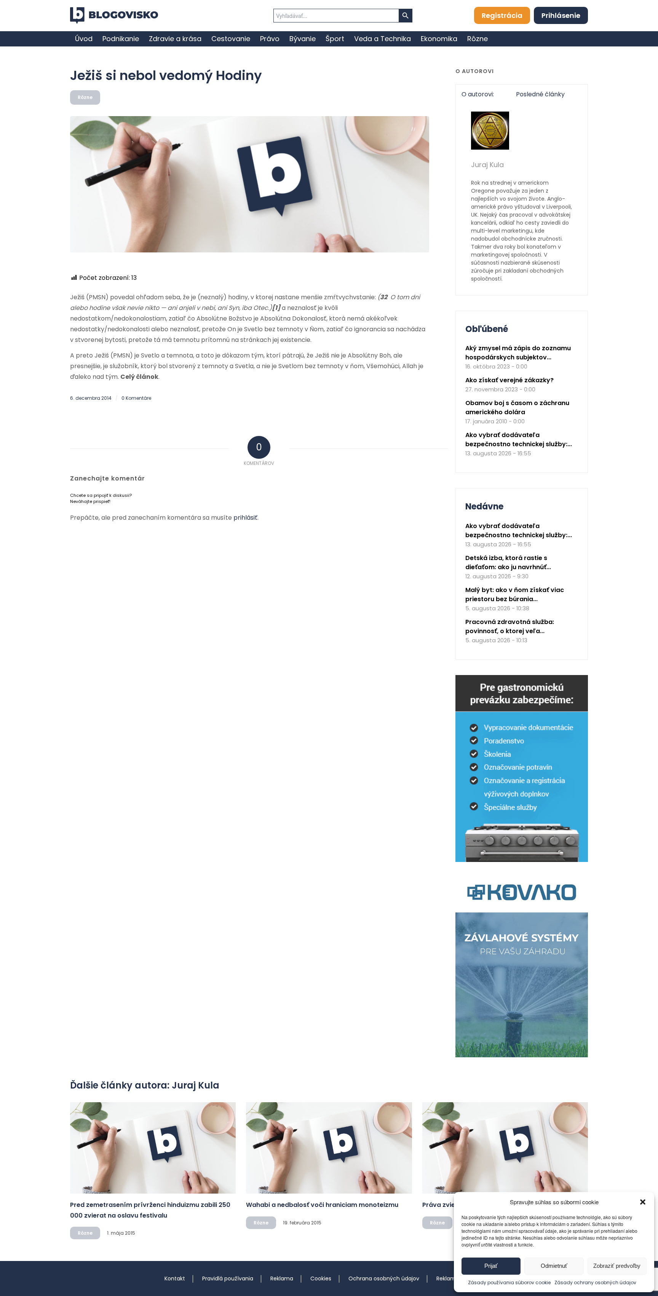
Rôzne (85, 97)
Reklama (281, 1278)
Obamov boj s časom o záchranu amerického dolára (517, 408)
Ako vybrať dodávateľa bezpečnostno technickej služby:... (518, 439)
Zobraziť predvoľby (616, 1265)
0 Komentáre (136, 398)
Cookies (320, 1278)
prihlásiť (245, 517)
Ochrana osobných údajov (383, 1278)
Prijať (491, 1265)
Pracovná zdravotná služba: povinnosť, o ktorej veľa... (509, 626)
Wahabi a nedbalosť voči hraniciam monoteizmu (322, 1204)
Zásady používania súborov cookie (509, 1282)
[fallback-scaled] (249, 184)
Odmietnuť (554, 1265)
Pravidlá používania (227, 1278)
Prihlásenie (560, 15)
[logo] (114, 15)
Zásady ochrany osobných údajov (595, 1282)
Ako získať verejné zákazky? (509, 380)
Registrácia (502, 15)
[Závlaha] (521, 1055)
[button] (643, 1202)
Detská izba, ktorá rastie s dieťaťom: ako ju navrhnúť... (508, 562)
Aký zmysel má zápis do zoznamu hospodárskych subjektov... (518, 353)
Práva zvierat (443, 1204)
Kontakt (174, 1278)
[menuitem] (83, 38)
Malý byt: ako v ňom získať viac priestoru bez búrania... (514, 594)
